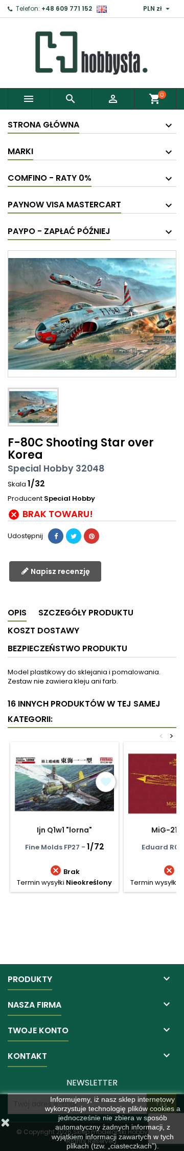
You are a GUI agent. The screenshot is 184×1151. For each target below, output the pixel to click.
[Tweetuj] (73, 536)
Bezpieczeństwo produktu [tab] (67, 648)
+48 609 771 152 (66, 8)
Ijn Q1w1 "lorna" (64, 830)
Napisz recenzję (59, 571)
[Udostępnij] (55, 536)
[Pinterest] (91, 536)
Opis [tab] (17, 613)
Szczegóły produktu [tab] (85, 613)
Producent (25, 498)
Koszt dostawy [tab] (43, 630)
